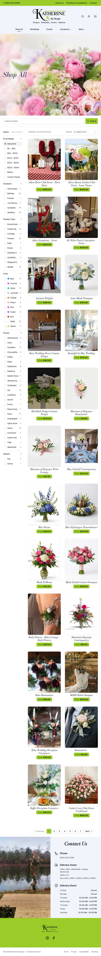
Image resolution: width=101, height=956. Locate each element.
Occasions (64, 29)
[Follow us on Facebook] (53, 938)
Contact (93, 3)
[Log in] (89, 16)
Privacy (74, 952)
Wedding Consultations (76, 3)
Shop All (19, 29)
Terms (66, 952)
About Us (59, 3)
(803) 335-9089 (12, 3)
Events (50, 29)
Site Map (94, 952)
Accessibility (84, 952)
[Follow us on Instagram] (47, 938)
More (81, 29)
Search (93, 121)
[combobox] (85, 132)
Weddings (34, 29)
